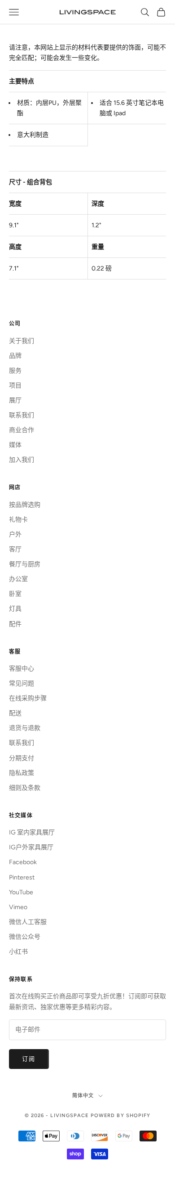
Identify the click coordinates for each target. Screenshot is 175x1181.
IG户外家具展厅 (31, 847)
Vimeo (18, 907)
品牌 (15, 356)
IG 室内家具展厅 (32, 832)
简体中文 (83, 1096)
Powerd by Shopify (121, 1115)
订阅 (29, 1058)
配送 (15, 713)
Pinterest (22, 877)
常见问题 (21, 683)
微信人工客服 (28, 922)
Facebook (23, 862)
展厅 (15, 400)
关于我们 (21, 341)
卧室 (15, 594)
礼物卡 (18, 519)
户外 (15, 534)
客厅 (15, 549)
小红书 (18, 952)
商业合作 (21, 430)
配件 (15, 624)
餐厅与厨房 (24, 564)
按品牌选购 (24, 505)
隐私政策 (21, 773)
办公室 (18, 579)
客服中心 (21, 668)
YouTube (21, 892)
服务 (15, 370)
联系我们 (21, 415)
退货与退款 (24, 728)
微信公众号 (24, 937)
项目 (15, 385)
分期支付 (21, 758)
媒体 (15, 445)
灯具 (15, 609)
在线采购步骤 (28, 698)
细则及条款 (24, 788)
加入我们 (21, 460)
